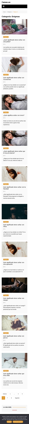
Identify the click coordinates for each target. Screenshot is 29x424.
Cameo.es (6, 2)
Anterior (5, 393)
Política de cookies (17, 421)
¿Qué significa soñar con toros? (13, 115)
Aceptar (9, 421)
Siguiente (17, 398)
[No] (27, 419)
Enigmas (6, 37)
